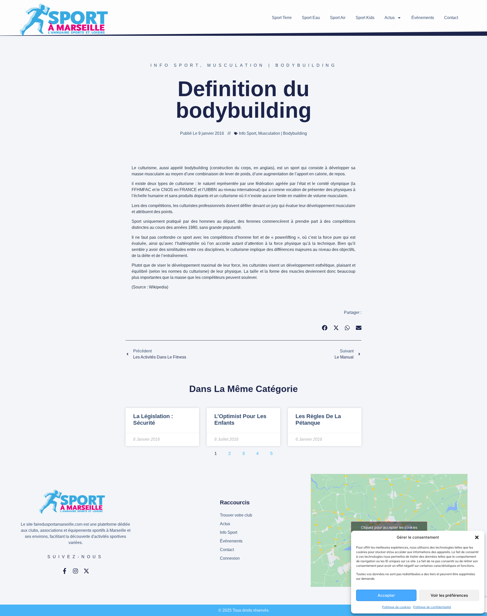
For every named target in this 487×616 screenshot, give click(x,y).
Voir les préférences (449, 595)
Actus (390, 17)
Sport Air (337, 17)
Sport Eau (311, 17)
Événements (422, 17)
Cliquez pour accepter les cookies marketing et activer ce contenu (389, 530)
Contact (451, 17)
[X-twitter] (86, 571)
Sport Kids (365, 17)
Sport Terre (282, 17)
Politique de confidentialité (432, 607)
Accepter (386, 595)
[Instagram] (75, 571)
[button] (476, 537)
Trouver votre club (236, 515)
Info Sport (175, 65)
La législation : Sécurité (153, 419)
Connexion (230, 558)
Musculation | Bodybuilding (272, 65)
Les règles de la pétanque (318, 419)
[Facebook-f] (64, 571)
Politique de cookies (396, 607)
